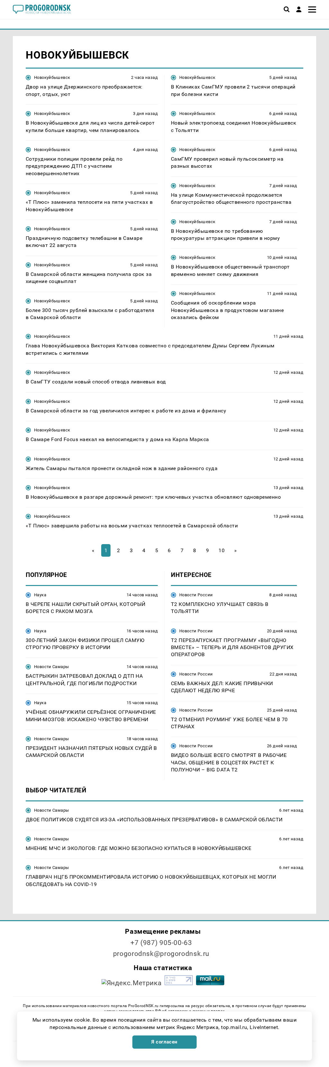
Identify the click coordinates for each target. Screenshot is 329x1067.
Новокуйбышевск (52, 77)
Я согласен (164, 1042)
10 (221, 550)
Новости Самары (51, 666)
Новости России (196, 594)
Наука (40, 594)
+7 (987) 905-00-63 (161, 943)
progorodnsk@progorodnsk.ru (161, 954)
